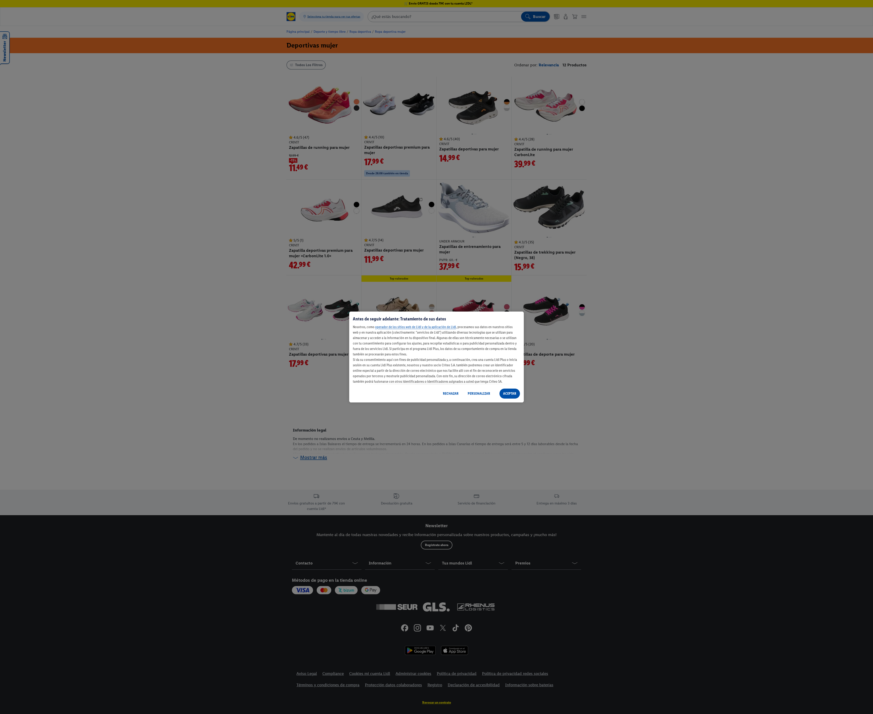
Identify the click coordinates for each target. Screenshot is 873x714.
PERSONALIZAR (479, 393)
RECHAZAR (451, 393)
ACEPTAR (509, 393)
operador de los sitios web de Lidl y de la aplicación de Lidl (415, 327)
